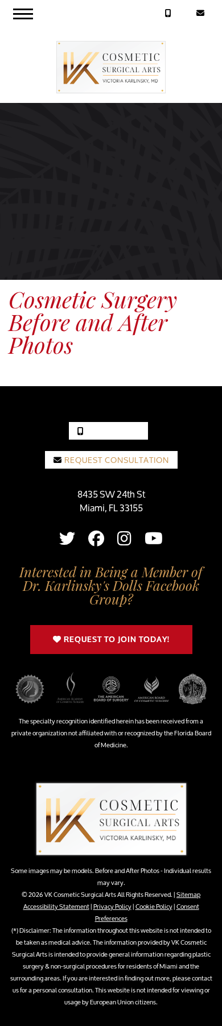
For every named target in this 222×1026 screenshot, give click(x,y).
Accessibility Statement (56, 906)
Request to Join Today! (115, 639)
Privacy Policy (112, 906)
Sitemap (188, 894)
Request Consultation (115, 460)
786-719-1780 (111, 431)
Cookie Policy (153, 906)
